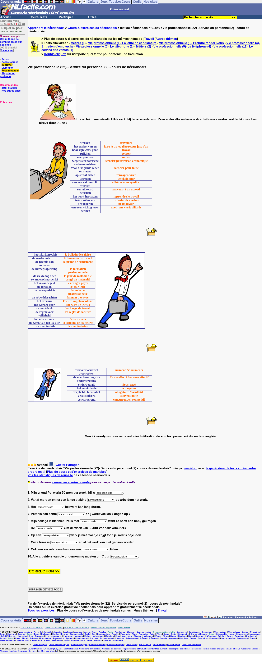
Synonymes (242, 638)
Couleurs (11, 634)
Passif (3, 638)
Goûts (173, 634)
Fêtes (159, 634)
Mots (117, 636)
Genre (166, 634)
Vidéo (66, 640)
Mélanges (148, 636)
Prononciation (106, 638)
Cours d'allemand (97, 645)
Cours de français (115, 645)
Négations (211, 636)
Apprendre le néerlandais (46, 28)
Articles (102, 632)
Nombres (182, 636)
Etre (94, 634)
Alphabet (68, 632)
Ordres (230, 636)
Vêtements (118, 640)
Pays (17, 638)
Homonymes (242, 634)
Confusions (207, 632)
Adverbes (58, 632)
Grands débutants (198, 634)
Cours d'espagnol (79, 645)
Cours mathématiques (59, 645)
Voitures (98, 640)
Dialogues (46, 634)
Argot (94, 632)
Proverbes (119, 638)
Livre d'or (7, 67)
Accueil (5, 17)
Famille (115, 634)
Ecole (87, 634)
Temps (253, 638)
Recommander (10, 70)
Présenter (153, 638)
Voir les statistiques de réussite (50, 475)
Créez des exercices (191, 645)
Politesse (34, 638)
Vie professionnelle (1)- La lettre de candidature (122, 43)
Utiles (92, 17)
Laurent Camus (35, 649)
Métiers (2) (143, 46)
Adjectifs (48, 632)
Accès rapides (10, 62)
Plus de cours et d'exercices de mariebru (76, 471)
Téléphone (57, 640)
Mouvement (127, 636)
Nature (173, 636)
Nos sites (151, 620)
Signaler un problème (7, 75)
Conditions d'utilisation (90, 649)
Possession (58, 638)
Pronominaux (81, 638)
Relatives (183, 638)
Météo (166, 636)
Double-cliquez (55, 54)
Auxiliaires (120, 632)
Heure (231, 634)
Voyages (107, 640)
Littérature (68, 636)
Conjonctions (220, 632)
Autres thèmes (166, 38)
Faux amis (125, 634)
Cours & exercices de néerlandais (92, 28)
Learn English (173, 645)
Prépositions (132, 638)
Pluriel (25, 638)
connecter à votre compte (71, 482)
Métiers (157, 636)
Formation (143, 634)
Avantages (7, 50)
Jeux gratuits (9, 87)
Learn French (159, 645)
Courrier (21, 634)
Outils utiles (131, 645)
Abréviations (26, 632)
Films (134, 634)
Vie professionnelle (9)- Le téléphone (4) (182, 46)
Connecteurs (234, 632)
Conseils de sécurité (112, 649)
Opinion (221, 636)
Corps (3, 634)
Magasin (79, 636)
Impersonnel (255, 634)
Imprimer (7, 64)
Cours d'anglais (40, 645)
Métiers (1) (78, 43)
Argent (87, 632)
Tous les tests (23, 640)
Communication (144, 632)
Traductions (36, 640)
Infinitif (4, 636)
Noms (191, 636)
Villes (89, 640)
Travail (149, 38)
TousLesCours (120, 620)
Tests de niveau (7, 640)
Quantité (163, 638)
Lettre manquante (53, 636)
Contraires (255, 632)
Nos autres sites (11, 90)
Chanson (131, 632)
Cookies (33, 651)
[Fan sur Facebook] (212, 618)
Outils (138, 620)
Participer (66, 17)
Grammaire (183, 634)
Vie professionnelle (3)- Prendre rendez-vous (191, 43)
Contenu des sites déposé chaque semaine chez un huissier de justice (225, 649)
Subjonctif (215, 638)
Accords (38, 632)
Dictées (55, 634)
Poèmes (70, 638)
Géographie (221, 634)
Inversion (22, 636)
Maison (87, 636)
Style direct (203, 638)
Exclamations (103, 634)
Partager (72, 464)
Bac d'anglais (145, 645)
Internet (12, 636)
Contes (245, 632)
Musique (138, 636)
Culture (93, 620)
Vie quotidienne (78, 640)
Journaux (39, 636)
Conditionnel (194, 632)
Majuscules (98, 636)
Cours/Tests (38, 17)
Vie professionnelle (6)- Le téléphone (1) (104, 46)
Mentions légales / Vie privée (13, 651)
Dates (37, 634)
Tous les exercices (41, 610)
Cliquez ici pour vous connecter (11, 29)
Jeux (104, 620)
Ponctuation (45, 638)
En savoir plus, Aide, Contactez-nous (61, 649)
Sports (193, 638)
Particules (251, 636)
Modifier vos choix (46, 651)
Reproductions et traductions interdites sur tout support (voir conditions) (156, 649)
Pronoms (94, 638)
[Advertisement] (11, 123)
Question (173, 638)
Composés (182, 632)
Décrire (64, 634)
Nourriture (200, 636)
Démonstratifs (76, 634)
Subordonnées (228, 638)
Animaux (78, 632)
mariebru (190, 468)
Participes (240, 636)
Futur (152, 634)
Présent (143, 638)
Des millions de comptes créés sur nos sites (11, 40)
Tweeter (59, 464)
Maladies (109, 636)
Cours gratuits (11, 620)
